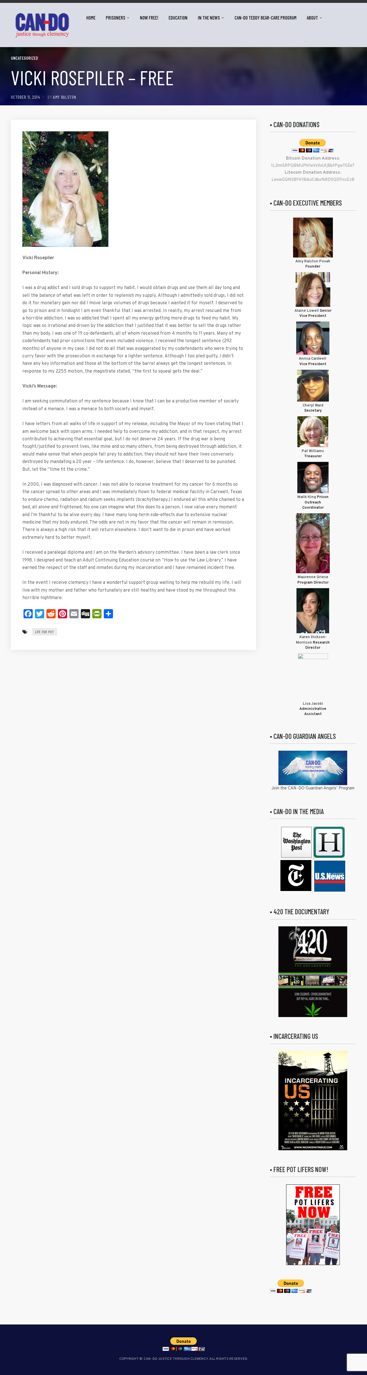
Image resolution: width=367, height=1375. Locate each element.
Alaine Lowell (306, 311)
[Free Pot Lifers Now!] (313, 1224)
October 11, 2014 (25, 97)
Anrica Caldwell (313, 359)
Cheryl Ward (312, 405)
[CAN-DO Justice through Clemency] (42, 25)
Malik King (307, 497)
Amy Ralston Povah (312, 261)
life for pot (44, 632)
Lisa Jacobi (313, 704)
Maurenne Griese (313, 577)
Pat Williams (313, 451)
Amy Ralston (64, 97)
